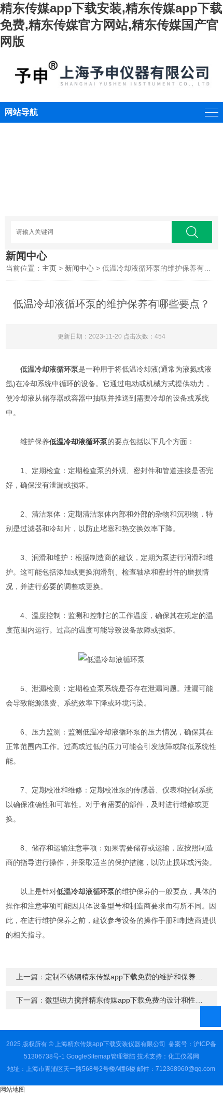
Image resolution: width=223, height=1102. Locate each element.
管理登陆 (122, 1056)
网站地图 (12, 1089)
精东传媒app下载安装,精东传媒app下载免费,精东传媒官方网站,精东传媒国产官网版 (111, 24)
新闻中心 (79, 268)
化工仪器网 (183, 1056)
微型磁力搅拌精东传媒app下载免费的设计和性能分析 (131, 1000)
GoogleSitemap (88, 1056)
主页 (49, 268)
